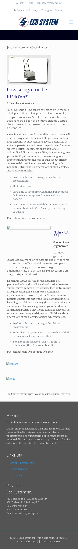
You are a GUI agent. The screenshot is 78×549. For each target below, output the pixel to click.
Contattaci (16, 475)
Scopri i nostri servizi (22, 462)
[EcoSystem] (39, 22)
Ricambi (59, 10)
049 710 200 (26, 3)
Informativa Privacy (26, 10)
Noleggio (46, 10)
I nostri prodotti (19, 469)
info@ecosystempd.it (50, 3)
